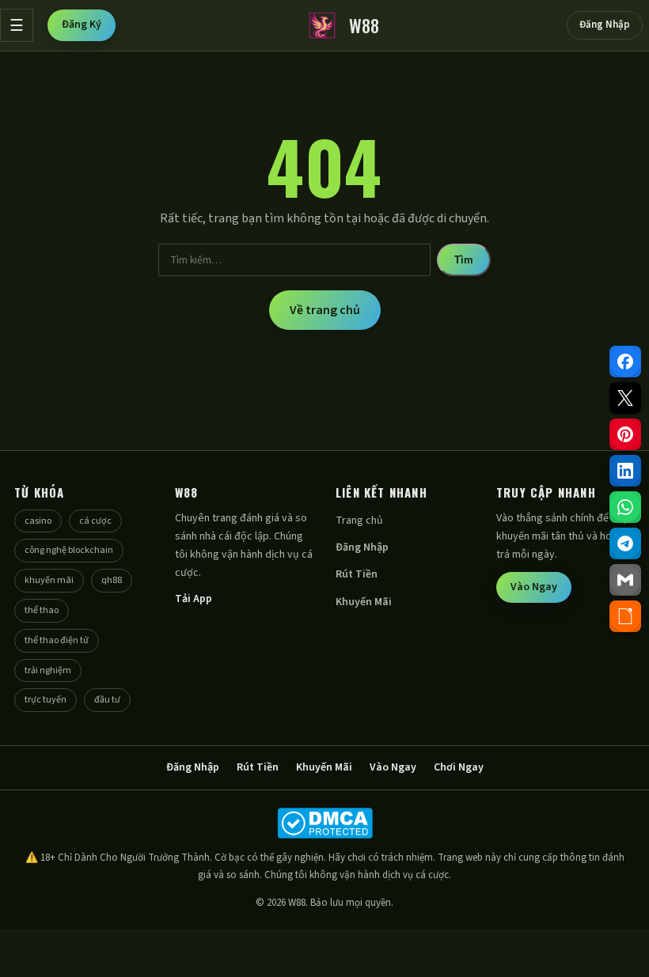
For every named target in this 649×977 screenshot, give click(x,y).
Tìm (463, 260)
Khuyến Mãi (364, 602)
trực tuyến (45, 699)
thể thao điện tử (57, 640)
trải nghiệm (48, 670)
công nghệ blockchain (69, 550)
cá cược (95, 521)
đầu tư (107, 699)
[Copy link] (625, 616)
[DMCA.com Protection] (324, 823)
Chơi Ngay (459, 767)
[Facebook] (625, 361)
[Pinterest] (625, 434)
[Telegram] (625, 543)
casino (38, 521)
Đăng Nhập (604, 24)
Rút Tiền (357, 574)
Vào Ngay (533, 587)
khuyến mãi (49, 580)
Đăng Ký (81, 24)
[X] (625, 398)
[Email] (625, 580)
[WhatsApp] (625, 507)
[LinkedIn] (625, 471)
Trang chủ (359, 520)
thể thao (42, 610)
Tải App (193, 599)
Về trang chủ (325, 310)
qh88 (111, 580)
